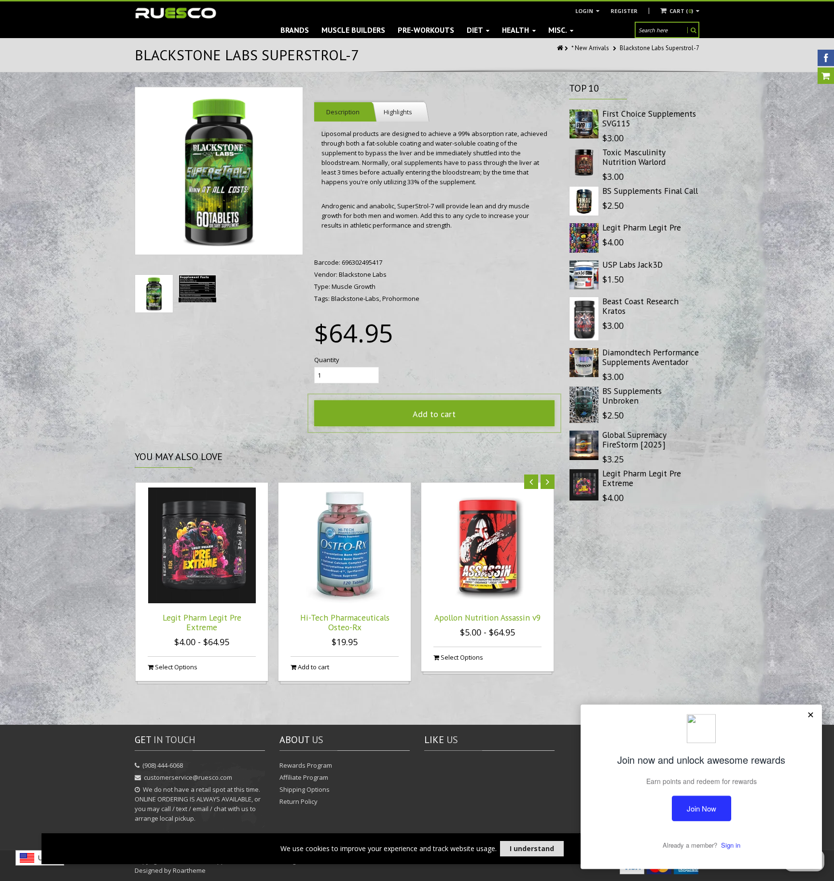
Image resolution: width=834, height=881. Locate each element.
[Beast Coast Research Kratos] (584, 319)
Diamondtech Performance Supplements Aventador (650, 357)
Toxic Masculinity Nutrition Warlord (634, 157)
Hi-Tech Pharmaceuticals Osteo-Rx (344, 622)
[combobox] (39, 858)
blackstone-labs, (356, 298)
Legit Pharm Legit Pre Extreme (202, 622)
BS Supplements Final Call (650, 190)
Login (585, 10)
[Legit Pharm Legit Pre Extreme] (584, 485)
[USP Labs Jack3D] (584, 275)
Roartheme (189, 870)
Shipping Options (304, 789)
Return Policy (298, 801)
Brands (294, 30)
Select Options (175, 667)
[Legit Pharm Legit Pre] (584, 238)
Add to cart (434, 414)
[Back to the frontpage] (561, 48)
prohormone (400, 298)
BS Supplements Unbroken (632, 395)
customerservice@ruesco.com (188, 777)
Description (343, 112)
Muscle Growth (353, 286)
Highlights (398, 112)
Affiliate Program (303, 777)
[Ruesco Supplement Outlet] (176, 13)
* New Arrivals (590, 48)
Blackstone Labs (363, 274)
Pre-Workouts (426, 30)
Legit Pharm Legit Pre (641, 227)
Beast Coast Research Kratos (640, 306)
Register (624, 10)
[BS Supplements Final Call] (584, 201)
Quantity (326, 359)
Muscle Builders (353, 30)
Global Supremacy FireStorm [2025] (634, 439)
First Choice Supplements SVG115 (649, 118)
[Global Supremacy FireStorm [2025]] (584, 445)
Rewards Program (305, 765)
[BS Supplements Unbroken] (584, 404)
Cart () (681, 10)
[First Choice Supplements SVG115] (584, 124)
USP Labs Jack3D (632, 264)
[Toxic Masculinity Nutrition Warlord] (584, 162)
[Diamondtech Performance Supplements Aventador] (584, 363)
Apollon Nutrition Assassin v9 (487, 617)
